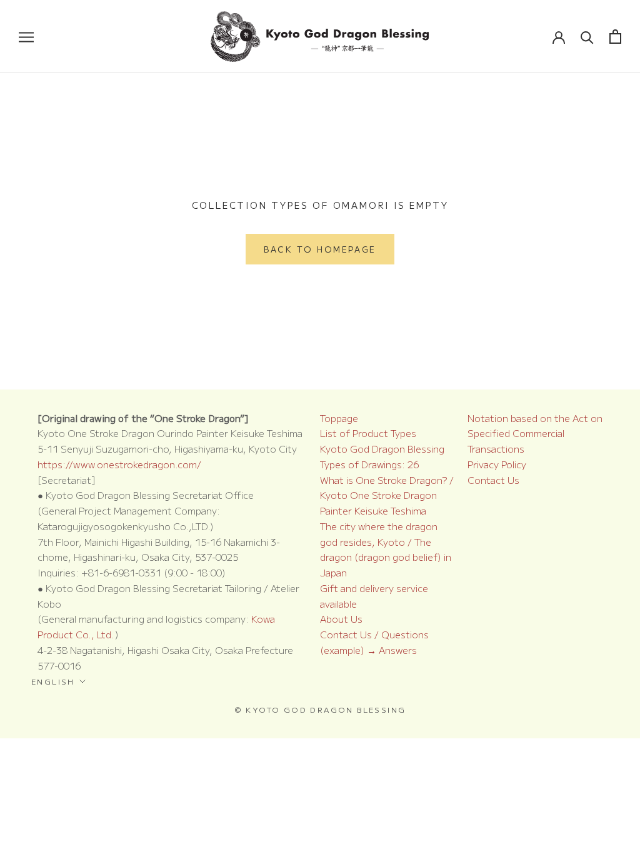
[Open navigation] (26, 37)
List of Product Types (368, 433)
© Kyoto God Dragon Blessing (320, 709)
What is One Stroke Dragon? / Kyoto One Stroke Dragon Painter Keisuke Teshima (387, 495)
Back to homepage (320, 249)
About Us (341, 618)
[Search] (587, 36)
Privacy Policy (497, 464)
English (53, 681)
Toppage (339, 417)
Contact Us (493, 479)
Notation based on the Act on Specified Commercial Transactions (535, 433)
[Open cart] (615, 36)
